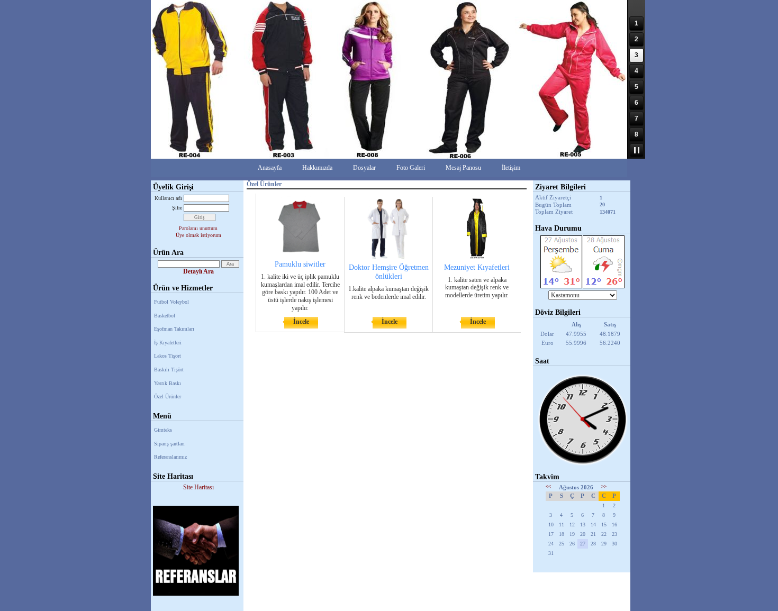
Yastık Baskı (167, 383)
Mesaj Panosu (463, 167)
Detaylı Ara (198, 271)
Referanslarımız (170, 457)
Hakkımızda (317, 167)
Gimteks (163, 430)
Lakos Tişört (167, 356)
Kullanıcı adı (168, 198)
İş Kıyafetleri (168, 342)
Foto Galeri (410, 167)
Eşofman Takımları (174, 329)
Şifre (177, 208)
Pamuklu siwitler (300, 264)
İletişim (511, 167)
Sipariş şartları (169, 443)
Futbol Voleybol (171, 302)
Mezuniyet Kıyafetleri (477, 267)
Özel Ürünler (167, 396)
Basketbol (164, 315)
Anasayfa (270, 167)
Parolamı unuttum (198, 228)
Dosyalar (364, 167)
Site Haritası (198, 487)
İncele (301, 321)
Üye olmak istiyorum (198, 235)
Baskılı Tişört (169, 369)
